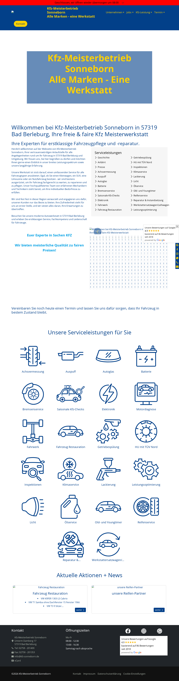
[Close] (177, 226)
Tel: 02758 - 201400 (24, 648)
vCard (18, 660)
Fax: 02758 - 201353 (25, 652)
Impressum (89, 673)
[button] (98, 232)
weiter (79, 610)
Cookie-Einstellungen (134, 673)
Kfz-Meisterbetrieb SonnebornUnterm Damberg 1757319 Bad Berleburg (30, 641)
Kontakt (20, 23)
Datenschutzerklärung (109, 673)
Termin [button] (158, 12)
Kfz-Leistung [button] (143, 12)
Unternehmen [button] (114, 12)
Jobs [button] (128, 12)
